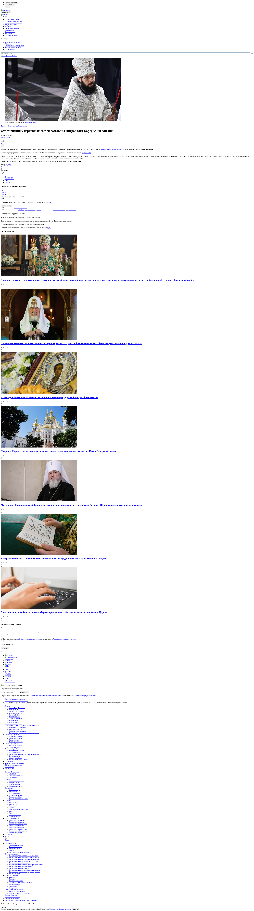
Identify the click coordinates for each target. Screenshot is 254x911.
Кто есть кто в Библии (16, 711)
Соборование (13, 886)
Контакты (8, 675)
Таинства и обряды (11, 875)
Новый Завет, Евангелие (17, 708)
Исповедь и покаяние (16, 881)
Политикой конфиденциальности (64, 210)
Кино (10, 811)
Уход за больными (15, 791)
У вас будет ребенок (15, 758)
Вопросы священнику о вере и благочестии (23, 856)
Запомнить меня (8, 644)
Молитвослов (9, 30)
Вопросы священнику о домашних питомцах (24, 861)
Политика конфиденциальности (15, 699)
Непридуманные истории (13, 21)
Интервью (8, 834)
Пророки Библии (14, 715)
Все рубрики (9, 33)
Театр (11, 813)
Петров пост (13, 850)
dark (5, 137)
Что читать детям (14, 756)
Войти (14, 56)
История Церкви (14, 783)
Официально (22, 126)
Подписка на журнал (12, 35)
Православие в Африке (16, 822)
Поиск (7, 7)
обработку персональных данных (29, 210)
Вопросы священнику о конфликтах (21, 866)
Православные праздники (13, 724)
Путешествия (9, 767)
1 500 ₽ (3, 192)
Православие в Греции (16, 825)
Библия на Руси (14, 720)
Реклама (7, 673)
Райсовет (8, 44)
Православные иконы (12, 734)
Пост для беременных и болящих (20, 852)
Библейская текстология (17, 713)
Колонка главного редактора (14, 763)
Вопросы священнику (12, 28)
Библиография (14, 722)
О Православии (14, 777)
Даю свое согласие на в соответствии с (39, 210)
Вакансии (8, 678)
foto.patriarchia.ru (30, 122)
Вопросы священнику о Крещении (20, 868)
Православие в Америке (17, 820)
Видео (7, 840)
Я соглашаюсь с (15, 208)
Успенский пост (14, 848)
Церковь (7, 182)
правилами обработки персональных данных (46, 696)
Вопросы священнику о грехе (19, 863)
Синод (7, 180)
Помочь (8, 10)
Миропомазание (14, 884)
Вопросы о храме (14, 873)
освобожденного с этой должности (112, 149)
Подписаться (24, 692)
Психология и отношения (13, 23)
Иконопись (12, 806)
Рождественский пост (16, 845)
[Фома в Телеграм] (9, 659)
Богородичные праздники (17, 731)
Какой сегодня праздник (13, 42)
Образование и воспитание (14, 765)
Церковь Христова (11, 895)
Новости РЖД (9, 768)
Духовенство (9, 177)
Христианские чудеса (16, 775)
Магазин (8, 671)
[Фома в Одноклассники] (11, 657)
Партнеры (8, 680)
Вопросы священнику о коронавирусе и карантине (26, 865)
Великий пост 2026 (15, 847)
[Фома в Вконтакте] (9, 655)
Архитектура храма (15, 745)
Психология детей (15, 752)
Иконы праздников (15, 738)
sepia (8, 137)
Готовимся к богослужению (14, 890)
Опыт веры (12, 774)
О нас (7, 669)
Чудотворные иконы (16, 742)
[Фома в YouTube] (8, 662)
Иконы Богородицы (15, 736)
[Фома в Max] (7, 666)
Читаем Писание (14, 717)
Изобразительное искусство (18, 809)
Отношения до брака (16, 795)
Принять (75, 909)
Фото (6, 838)
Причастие (12, 879)
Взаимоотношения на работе (18, 799)
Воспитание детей (11, 749)
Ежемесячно (19, 199)
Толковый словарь (15, 815)
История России (14, 784)
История (8, 779)
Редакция (9, 165)
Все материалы (10, 32)
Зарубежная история (16, 786)
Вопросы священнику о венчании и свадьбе (24, 857)
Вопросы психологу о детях (18, 759)
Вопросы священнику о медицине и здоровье (24, 872)
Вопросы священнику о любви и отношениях (24, 870)
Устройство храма (15, 747)
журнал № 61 (86, 153)
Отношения (9, 761)
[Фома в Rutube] (8, 664)
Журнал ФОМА (6, 126)
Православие (9, 179)
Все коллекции (10, 49)
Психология (9, 788)
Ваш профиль (10, 4)
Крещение (12, 877)
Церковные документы (12, 897)
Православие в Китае (16, 833)
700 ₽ (2, 190)
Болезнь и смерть (14, 790)
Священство (13, 888)
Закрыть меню (6, 12)
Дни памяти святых (15, 729)
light (2, 137)
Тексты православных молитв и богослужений (21, 900)
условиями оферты (20, 208)
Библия (7, 706)
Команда (8, 676)
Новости (8, 26)
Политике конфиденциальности (60, 909)
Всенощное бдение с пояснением (20, 893)
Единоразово (7, 199)
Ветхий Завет (13, 709)
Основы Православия (12, 19)
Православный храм (12, 743)
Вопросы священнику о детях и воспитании (24, 754)
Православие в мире (12, 818)
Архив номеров (10, 682)
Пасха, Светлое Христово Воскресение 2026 (24, 726)
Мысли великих (14, 816)
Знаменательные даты (16, 781)
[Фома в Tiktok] (7, 660)
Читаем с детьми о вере (13, 47)
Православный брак (15, 797)
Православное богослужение (14, 46)
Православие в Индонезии (18, 831)
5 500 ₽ (3, 195)
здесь (49, 202)
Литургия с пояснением (17, 891)
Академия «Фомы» (11, 25)
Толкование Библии (15, 718)
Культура (8, 800)
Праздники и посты (11, 843)
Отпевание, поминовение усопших (21, 882)
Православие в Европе (16, 827)
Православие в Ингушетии (18, 829)
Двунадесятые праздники (17, 727)
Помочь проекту (6, 206)
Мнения (7, 836)
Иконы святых (14, 740)
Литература (13, 804)
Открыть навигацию (11, 2)
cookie (23, 702)
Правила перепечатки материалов (16, 701)
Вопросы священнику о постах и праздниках (24, 733)
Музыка (11, 808)
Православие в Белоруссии (18, 824)
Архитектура (13, 802)
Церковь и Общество (12, 898)
